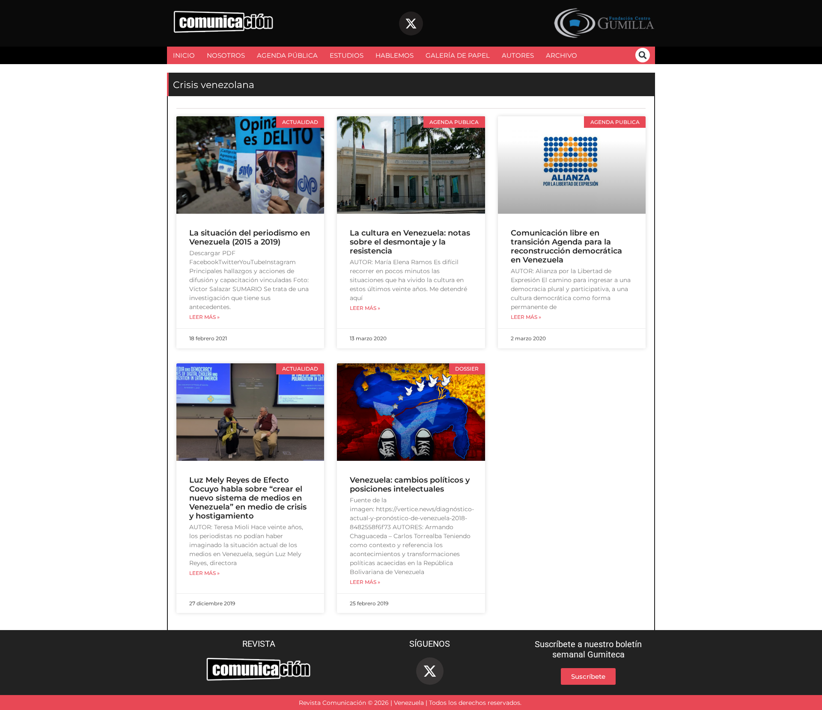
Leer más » (204, 317)
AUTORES (518, 55)
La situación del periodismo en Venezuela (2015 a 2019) (249, 237)
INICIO (184, 55)
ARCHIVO (561, 55)
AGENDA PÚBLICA (287, 55)
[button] (642, 55)
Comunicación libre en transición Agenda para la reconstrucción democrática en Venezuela (566, 246)
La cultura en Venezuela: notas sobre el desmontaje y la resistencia (410, 242)
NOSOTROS (226, 55)
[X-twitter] (411, 23)
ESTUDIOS (346, 55)
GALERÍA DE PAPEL (458, 55)
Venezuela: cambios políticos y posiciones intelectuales (410, 484)
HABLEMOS (394, 55)
